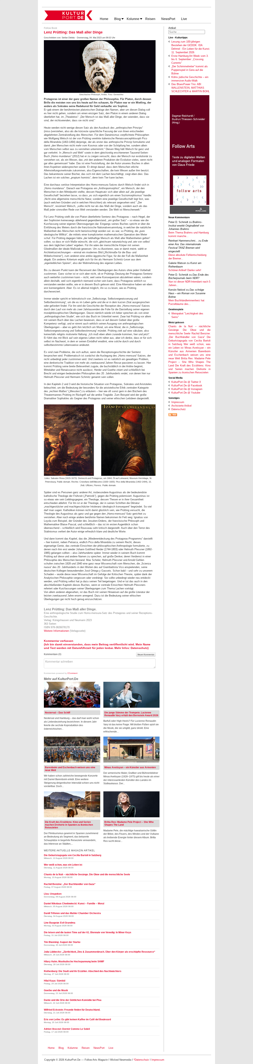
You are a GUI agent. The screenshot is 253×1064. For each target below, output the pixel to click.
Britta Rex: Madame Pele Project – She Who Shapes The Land (189, 362)
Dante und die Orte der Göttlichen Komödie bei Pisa (72, 1000)
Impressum (177, 402)
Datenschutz (178, 409)
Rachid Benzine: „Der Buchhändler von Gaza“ (69, 884)
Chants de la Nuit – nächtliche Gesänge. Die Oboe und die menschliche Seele (189, 330)
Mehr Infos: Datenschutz (131, 648)
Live (111, 1047)
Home (51, 1047)
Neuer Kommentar (146, 654)
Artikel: (172, 28)
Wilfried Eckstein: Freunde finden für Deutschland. (72, 1010)
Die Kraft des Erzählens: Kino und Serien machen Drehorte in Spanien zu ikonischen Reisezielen (189, 369)
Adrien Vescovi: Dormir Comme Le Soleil (67, 1029)
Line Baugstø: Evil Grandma (59, 923)
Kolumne (73, 1047)
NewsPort (99, 1047)
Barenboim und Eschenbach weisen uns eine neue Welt (189, 355)
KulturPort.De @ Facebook (186, 385)
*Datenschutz (141, 1059)
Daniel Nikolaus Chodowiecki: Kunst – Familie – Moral (74, 903)
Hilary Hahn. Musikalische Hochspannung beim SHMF (74, 961)
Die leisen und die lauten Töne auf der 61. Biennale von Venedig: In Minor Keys (87, 932)
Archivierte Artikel (181, 405)
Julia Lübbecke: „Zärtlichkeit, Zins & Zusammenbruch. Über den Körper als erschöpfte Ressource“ (99, 952)
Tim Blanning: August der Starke (62, 942)
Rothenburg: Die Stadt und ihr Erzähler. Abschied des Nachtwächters (82, 971)
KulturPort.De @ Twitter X (186, 381)
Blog (61, 1047)
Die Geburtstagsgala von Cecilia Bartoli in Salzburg (189, 341)
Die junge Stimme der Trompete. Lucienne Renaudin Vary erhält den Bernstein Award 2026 (131, 714)
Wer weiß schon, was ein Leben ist (63, 865)
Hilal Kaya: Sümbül (54, 981)
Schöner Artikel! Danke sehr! (184, 270)
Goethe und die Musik (56, 990)
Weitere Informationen (57, 630)
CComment (72, 673)
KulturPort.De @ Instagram (186, 389)
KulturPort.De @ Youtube (185, 392)
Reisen (86, 1047)
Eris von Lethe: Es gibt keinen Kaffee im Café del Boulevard (77, 1019)
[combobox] (186, 32)
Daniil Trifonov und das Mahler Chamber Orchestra (72, 913)
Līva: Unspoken (52, 894)
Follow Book (50, 28)
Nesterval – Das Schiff (57, 712)
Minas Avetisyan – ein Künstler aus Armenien (130, 767)
